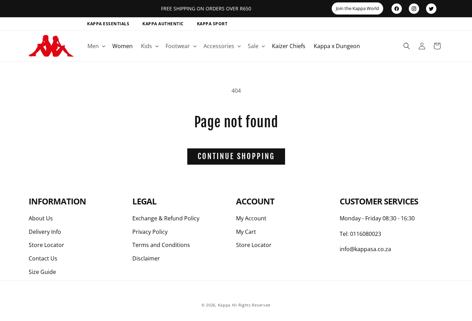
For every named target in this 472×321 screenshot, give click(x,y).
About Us (41, 218)
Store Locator (46, 245)
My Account (251, 218)
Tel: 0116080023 (360, 234)
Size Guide (42, 272)
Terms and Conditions (161, 245)
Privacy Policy (150, 232)
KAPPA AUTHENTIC (163, 24)
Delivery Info (45, 232)
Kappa (224, 305)
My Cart (246, 232)
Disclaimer (146, 258)
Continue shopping (236, 156)
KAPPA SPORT (212, 24)
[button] (95, 46)
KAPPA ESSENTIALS (108, 24)
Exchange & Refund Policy (165, 218)
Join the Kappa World (357, 8)
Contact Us (43, 258)
